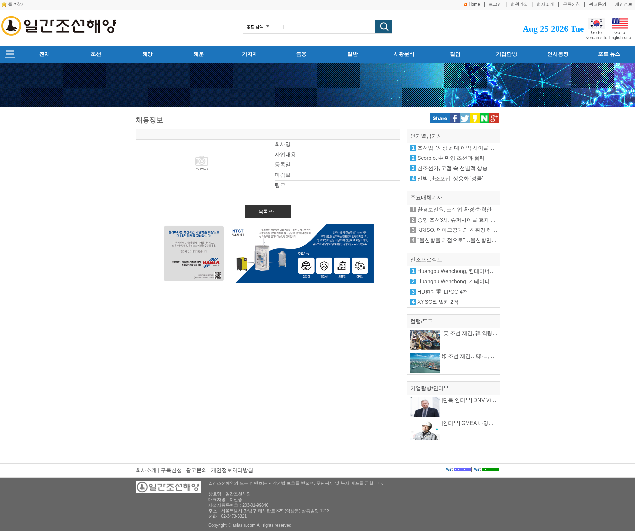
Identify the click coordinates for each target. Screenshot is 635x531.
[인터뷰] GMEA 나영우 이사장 (475, 423)
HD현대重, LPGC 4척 (442, 292)
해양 (147, 54)
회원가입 (519, 4)
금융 (301, 54)
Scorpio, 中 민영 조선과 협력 (451, 158)
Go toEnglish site (620, 35)
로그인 (495, 4)
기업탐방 (506, 54)
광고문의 (597, 4)
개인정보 (623, 4)
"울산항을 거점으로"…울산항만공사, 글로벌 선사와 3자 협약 (488, 240)
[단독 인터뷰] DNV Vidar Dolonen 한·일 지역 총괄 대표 (505, 400)
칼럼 (455, 54)
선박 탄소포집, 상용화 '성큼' (450, 178)
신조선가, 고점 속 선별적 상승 (452, 168)
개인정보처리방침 (232, 470)
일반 (352, 54)
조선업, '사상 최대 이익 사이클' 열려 (459, 148)
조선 (96, 54)
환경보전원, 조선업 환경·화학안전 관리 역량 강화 (475, 209)
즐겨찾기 (16, 4)
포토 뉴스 (609, 54)
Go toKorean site (596, 35)
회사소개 (545, 4)
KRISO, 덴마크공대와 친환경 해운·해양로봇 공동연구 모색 (486, 230)
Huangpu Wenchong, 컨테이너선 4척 (461, 271)
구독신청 (571, 4)
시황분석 (404, 54)
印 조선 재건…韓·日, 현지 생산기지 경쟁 (488, 356)
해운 (198, 54)
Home (474, 4)
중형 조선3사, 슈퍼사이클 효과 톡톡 (459, 220)
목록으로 (268, 211)
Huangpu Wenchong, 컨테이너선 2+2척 (464, 281)
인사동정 (558, 54)
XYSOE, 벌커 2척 (438, 302)
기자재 (250, 54)
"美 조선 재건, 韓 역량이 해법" (476, 333)
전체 (44, 54)
